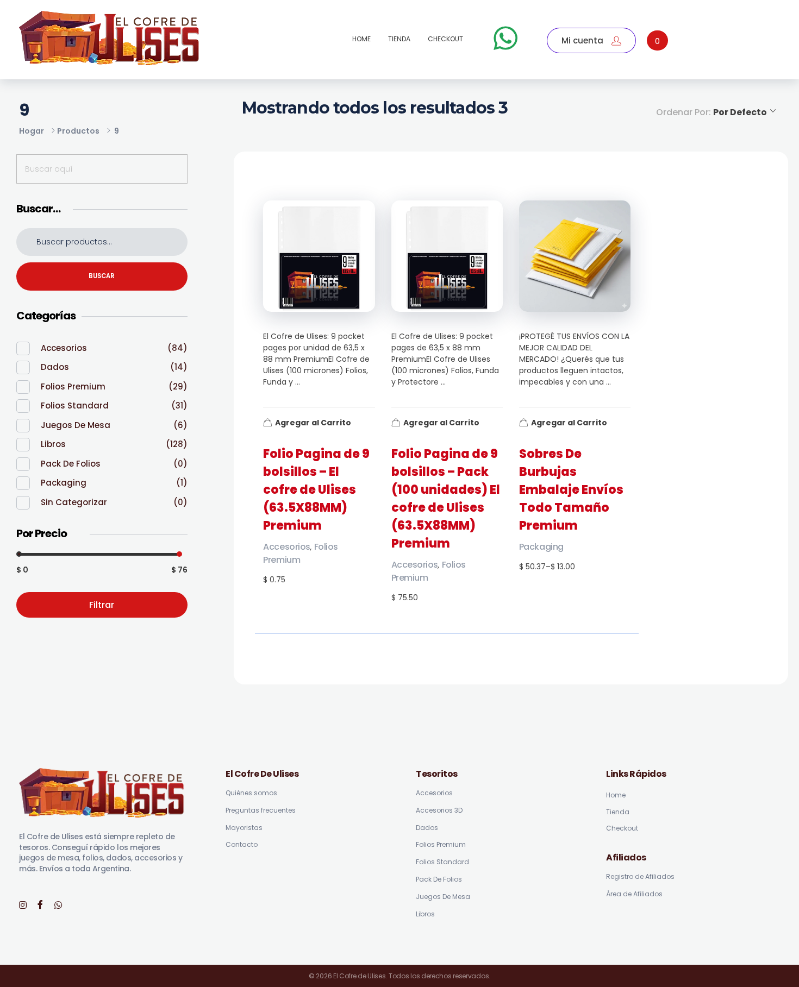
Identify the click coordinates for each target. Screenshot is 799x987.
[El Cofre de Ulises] (109, 38)
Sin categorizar (74, 502)
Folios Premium (73, 386)
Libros (53, 444)
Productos (78, 130)
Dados (55, 367)
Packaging (541, 546)
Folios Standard (75, 405)
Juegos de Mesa (75, 425)
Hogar (31, 130)
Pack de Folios (71, 463)
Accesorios (286, 546)
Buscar (102, 276)
